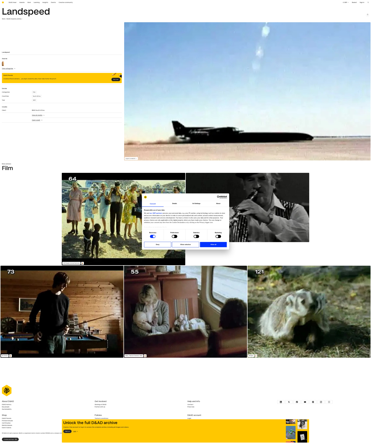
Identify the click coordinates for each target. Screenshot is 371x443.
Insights (45, 2)
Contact (190, 404)
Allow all (213, 244)
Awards (22, 2)
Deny (157, 244)
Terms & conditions (101, 418)
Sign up (67, 431)
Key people (5, 407)
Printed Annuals (7, 420)
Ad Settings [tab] (196, 203)
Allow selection (185, 244)
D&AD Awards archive (14, 19)
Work (29, 2)
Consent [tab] (153, 204)
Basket (354, 2)
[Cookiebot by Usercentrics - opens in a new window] (218, 197)
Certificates (6, 423)
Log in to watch (130, 158)
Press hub (190, 407)
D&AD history (6, 404)
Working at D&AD (100, 404)
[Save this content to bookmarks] (367, 14)
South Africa (37, 96)
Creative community (66, 2)
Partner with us (100, 407)
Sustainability (6, 409)
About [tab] (218, 203)
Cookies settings (9, 439)
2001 (34, 100)
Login (189, 418)
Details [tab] (174, 203)
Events (53, 2)
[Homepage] (3, 2)
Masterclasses (7, 425)
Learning (37, 2)
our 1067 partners (156, 213)
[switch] (174, 236)
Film (34, 92)
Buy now (115, 79)
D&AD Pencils (6, 418)
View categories (7, 68)
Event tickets (6, 427)
